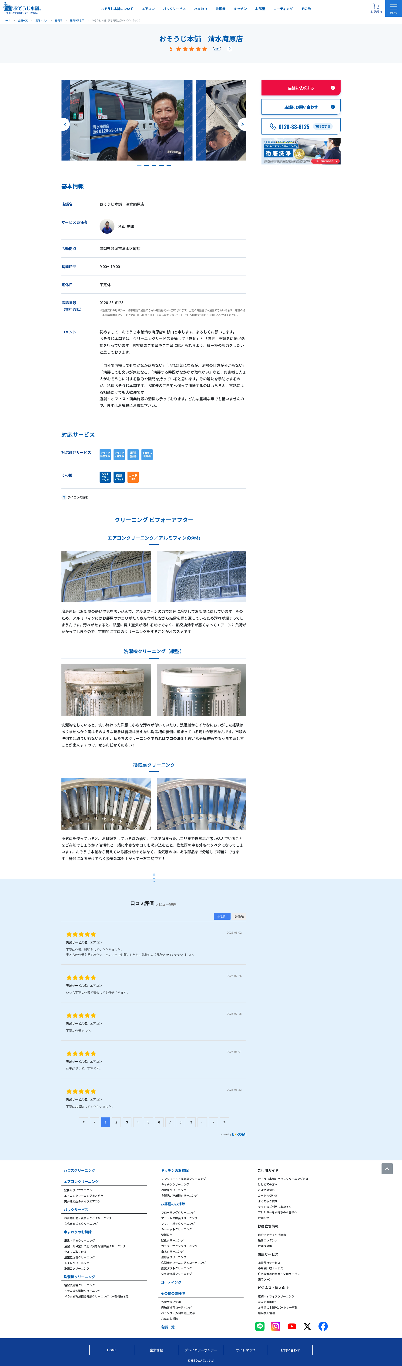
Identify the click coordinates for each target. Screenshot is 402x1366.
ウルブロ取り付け (75, 1252)
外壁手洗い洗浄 (171, 1302)
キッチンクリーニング (175, 1184)
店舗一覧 (168, 1326)
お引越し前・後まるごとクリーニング (88, 1218)
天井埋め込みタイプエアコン (82, 1201)
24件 (217, 48)
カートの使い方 (268, 1195)
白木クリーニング (172, 1251)
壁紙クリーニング (172, 1240)
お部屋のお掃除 (173, 1203)
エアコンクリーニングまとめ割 (83, 1196)
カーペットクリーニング (176, 1229)
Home (111, 1350)
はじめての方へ (268, 1184)
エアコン (148, 8)
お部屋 (260, 8)
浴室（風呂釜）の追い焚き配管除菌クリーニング (95, 1246)
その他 (306, 8)
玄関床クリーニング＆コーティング (183, 1262)
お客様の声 (265, 1246)
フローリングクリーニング (178, 1212)
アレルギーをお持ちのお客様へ (277, 1212)
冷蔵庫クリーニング (173, 1190)
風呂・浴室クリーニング (79, 1240)
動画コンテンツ (268, 1240)
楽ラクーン (265, 1279)
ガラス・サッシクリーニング (179, 1246)
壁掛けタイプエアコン (78, 1190)
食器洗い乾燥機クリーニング (179, 1195)
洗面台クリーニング (76, 1268)
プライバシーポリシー (201, 1350)
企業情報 (156, 1350)
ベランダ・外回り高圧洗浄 (178, 1313)
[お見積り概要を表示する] (376, 8)
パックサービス (174, 8)
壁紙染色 (166, 1235)
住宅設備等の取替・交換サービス (279, 1274)
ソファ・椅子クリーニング (178, 1223)
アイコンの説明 (77, 497)
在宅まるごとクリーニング (81, 1223)
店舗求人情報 (266, 1313)
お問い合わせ (290, 1350)
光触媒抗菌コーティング (176, 1307)
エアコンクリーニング (81, 1181)
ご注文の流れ (266, 1190)
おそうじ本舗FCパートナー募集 (278, 1307)
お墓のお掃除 (169, 1318)
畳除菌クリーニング (173, 1257)
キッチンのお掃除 (175, 1170)
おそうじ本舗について (117, 8)
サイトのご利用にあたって (274, 1206)
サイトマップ (245, 1350)
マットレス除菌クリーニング (179, 1218)
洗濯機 (220, 8)
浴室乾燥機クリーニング (79, 1257)
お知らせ (263, 1218)
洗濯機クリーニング (79, 1276)
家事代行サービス (269, 1262)
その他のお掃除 (173, 1293)
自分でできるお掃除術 (272, 1235)
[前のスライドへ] (65, 124)
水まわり (200, 8)
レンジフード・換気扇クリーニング (183, 1179)
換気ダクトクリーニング (176, 1268)
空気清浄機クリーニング (176, 1274)
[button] (139, 165)
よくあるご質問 (268, 1201)
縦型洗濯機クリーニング (79, 1285)
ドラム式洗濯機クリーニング (82, 1291)
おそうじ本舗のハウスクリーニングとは (283, 1179)
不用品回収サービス (270, 1268)
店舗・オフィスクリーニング (276, 1296)
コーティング (283, 8)
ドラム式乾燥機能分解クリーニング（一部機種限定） (97, 1296)
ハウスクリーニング (79, 1170)
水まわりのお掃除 (78, 1231)
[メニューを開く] (393, 8)
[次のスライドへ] (242, 124)
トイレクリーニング (76, 1263)
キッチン (240, 8)
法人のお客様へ (268, 1302)
